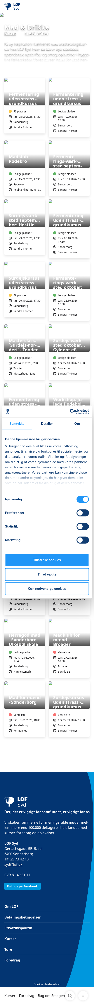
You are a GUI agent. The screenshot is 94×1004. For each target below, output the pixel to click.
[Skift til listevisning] (87, 72)
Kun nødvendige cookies (47, 588)
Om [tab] (77, 423)
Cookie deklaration (47, 984)
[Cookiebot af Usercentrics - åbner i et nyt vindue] (70, 411)
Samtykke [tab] (16, 423)
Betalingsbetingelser (22, 917)
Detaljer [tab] (47, 423)
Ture (8, 949)
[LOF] (26, 7)
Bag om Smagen (51, 995)
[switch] (83, 512)
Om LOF (11, 906)
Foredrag (26, 995)
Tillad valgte (47, 574)
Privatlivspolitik (18, 928)
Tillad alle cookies (47, 560)
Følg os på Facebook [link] (22, 886)
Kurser (10, 995)
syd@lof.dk (13, 864)
